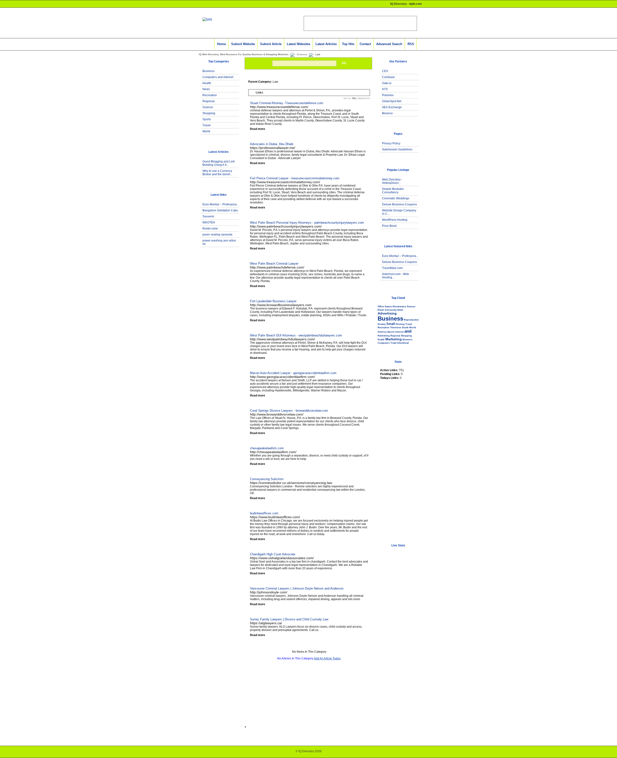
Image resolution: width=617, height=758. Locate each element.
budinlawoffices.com (264, 513)
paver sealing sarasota (217, 234)
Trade (393, 343)
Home (221, 44)
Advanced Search (389, 44)
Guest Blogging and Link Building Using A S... (218, 163)
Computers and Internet (217, 77)
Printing (400, 324)
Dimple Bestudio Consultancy (393, 190)
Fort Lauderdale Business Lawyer (273, 301)
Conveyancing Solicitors (267, 479)
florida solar (210, 228)
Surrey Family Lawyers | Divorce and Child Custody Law (289, 619)
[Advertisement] (217, 336)
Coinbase (388, 77)
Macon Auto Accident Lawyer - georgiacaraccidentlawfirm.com (293, 373)
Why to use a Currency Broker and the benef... (217, 172)
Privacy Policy (391, 143)
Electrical (403, 343)
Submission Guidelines (397, 149)
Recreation (209, 95)
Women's (407, 339)
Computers (384, 343)
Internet (399, 332)
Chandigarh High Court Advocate (272, 554)
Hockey (382, 324)
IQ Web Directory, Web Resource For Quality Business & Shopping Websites (243, 54)
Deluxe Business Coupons (399, 204)
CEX (385, 71)
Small (390, 324)
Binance (387, 113)
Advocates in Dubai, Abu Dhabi (271, 144)
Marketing (393, 339)
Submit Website (243, 44)
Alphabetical (364, 98)
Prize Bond (389, 226)
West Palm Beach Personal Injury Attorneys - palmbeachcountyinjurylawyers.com (307, 222)
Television (395, 327)
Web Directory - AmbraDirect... (392, 181)
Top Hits (348, 44)
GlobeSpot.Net (391, 101)
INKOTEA (208, 222)
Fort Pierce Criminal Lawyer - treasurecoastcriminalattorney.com (294, 178)
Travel (206, 125)
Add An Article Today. (327, 658)
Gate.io (386, 83)
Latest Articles (326, 44)
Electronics (399, 306)
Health (206, 83)
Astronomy (391, 310)
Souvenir (208, 216)
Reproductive (411, 320)
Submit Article (271, 44)
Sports (206, 119)
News (206, 89)
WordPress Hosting (394, 219)
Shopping (208, 113)
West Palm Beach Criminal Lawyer (274, 263)
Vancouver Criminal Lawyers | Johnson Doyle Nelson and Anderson (296, 588)
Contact (365, 44)
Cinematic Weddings (395, 198)
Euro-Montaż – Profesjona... (220, 204)
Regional (208, 101)
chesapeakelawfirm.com (267, 448)
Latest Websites (298, 44)
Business (302, 54)
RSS (411, 44)
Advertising (387, 313)
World (206, 131)
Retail (381, 310)
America (382, 332)
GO (344, 63)
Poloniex (388, 95)
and (407, 331)
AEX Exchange (392, 107)
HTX (385, 89)
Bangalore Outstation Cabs (220, 210)
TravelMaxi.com (392, 268)
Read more (257, 129)
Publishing (384, 336)
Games (388, 306)
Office (381, 306)
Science (207, 107)
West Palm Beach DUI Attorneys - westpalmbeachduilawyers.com (296, 335)
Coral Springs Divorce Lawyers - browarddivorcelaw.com (289, 410)
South (405, 327)
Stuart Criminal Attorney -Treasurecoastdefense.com (286, 103)
